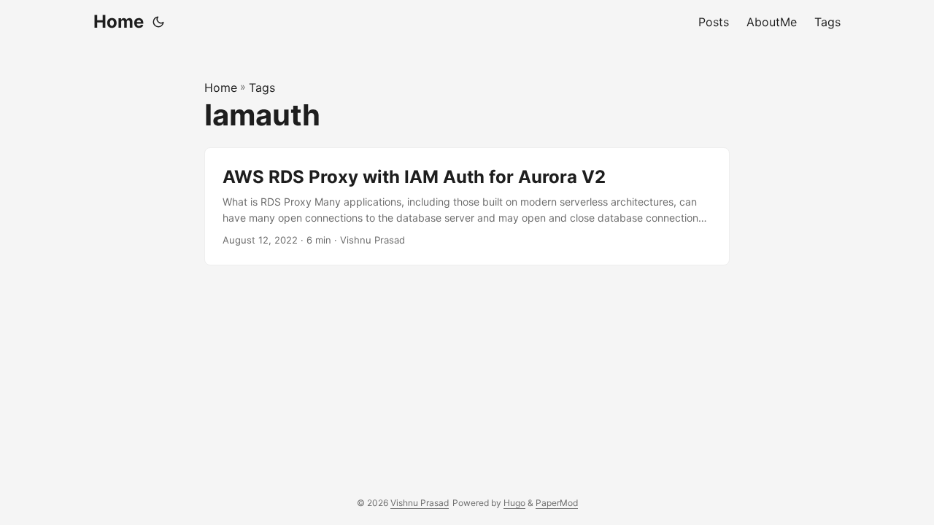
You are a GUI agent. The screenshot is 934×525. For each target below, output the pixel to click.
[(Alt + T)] (158, 22)
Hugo (514, 502)
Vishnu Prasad (419, 502)
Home (118, 21)
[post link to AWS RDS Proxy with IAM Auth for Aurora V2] (467, 206)
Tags (262, 87)
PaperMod (557, 502)
